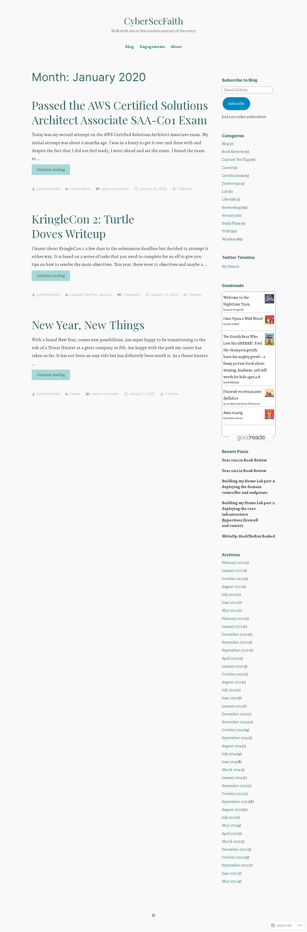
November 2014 (234, 722)
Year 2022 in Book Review (244, 460)
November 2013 (234, 786)
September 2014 (235, 738)
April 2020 (230, 658)
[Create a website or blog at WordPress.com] (153, 915)
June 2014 (229, 762)
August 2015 (231, 682)
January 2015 (232, 706)
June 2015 (229, 698)
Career (75, 394)
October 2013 (232, 793)
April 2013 (229, 833)
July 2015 (229, 690)
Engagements (152, 46)
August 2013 (231, 809)
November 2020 (235, 642)
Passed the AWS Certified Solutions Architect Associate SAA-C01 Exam (120, 112)
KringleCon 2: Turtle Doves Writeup (83, 226)
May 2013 (229, 825)
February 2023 (233, 562)
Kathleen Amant (234, 418)
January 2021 (232, 626)
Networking (231, 207)
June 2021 (229, 602)
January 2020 (232, 666)
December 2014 (234, 714)
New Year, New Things (88, 324)
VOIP (226, 231)
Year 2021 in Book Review (244, 470)
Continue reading (48, 171)
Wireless (229, 239)
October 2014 (232, 730)
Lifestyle (229, 199)
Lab (225, 191)
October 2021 (232, 578)
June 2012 (229, 873)
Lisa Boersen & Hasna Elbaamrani (243, 403)
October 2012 (232, 857)
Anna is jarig (233, 412)
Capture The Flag (83, 295)
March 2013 (231, 841)
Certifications (80, 189)
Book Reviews (233, 151)
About (176, 46)
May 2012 (229, 881)
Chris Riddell (232, 324)
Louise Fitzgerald (234, 309)
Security (105, 295)
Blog (129, 46)
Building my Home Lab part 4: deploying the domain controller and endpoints (248, 486)
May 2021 (229, 610)
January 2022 (232, 570)
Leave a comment (115, 189)
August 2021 (232, 586)
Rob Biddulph (232, 382)
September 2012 (235, 865)
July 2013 (229, 817)
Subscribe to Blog (239, 80)
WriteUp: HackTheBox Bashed (248, 536)
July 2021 (229, 594)
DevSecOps (231, 183)
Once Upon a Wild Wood (243, 318)
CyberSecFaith (153, 21)
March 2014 (231, 769)
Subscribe (236, 103)
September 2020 (235, 650)
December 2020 (235, 634)
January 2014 (232, 777)
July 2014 (229, 754)
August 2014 (231, 746)
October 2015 (232, 674)
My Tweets (230, 266)
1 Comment (131, 295)
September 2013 (235, 801)
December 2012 (234, 849)
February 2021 (233, 618)
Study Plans (231, 223)
